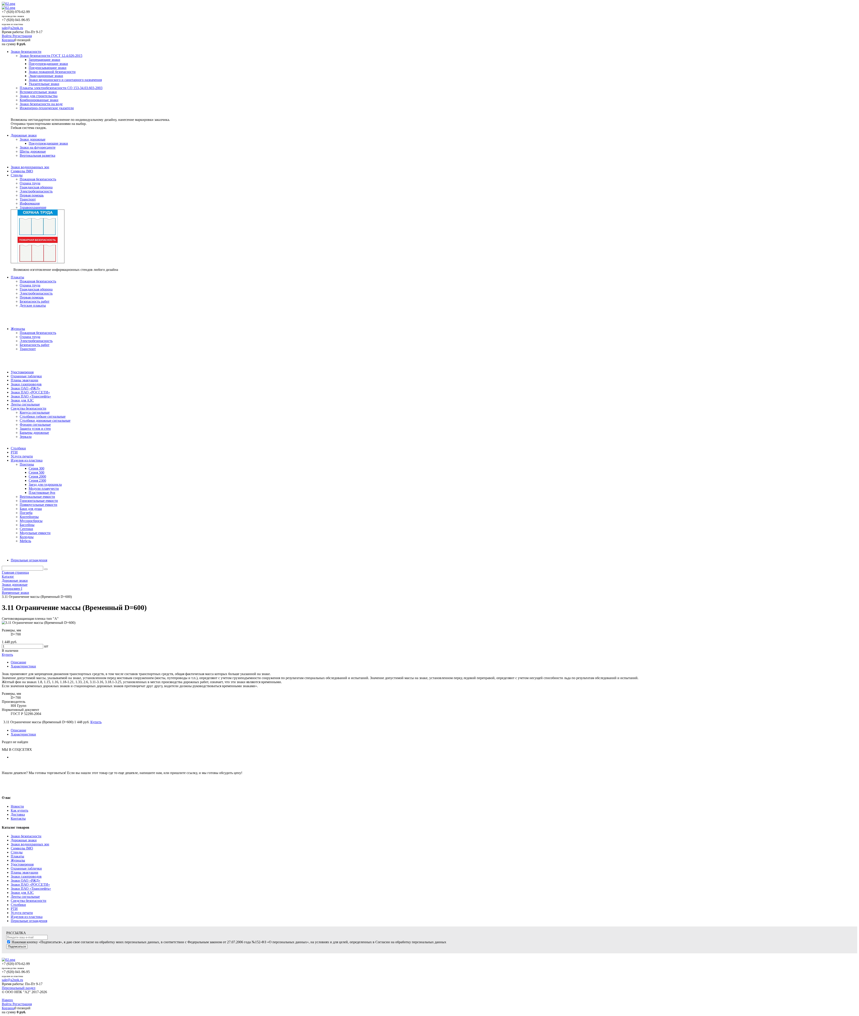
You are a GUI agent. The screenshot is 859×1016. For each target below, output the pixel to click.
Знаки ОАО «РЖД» (25, 880)
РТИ (14, 909)
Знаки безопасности (26, 836)
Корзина (8, 40)
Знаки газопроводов (26, 876)
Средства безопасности (28, 901)
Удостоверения (22, 864)
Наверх (7, 1000)
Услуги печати (22, 913)
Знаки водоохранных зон (30, 844)
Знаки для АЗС (22, 892)
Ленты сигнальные (25, 896)
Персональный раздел (18, 988)
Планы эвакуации (24, 872)
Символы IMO (22, 848)
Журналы (18, 860)
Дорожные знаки (24, 840)
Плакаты (17, 856)
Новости (17, 806)
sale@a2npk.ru (12, 28)
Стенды (17, 852)
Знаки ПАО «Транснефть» (31, 888)
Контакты (18, 818)
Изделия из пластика (27, 917)
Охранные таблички (26, 868)
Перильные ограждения (29, 921)
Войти (7, 36)
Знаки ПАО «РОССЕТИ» (30, 884)
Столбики (18, 905)
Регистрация (22, 36)
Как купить (19, 810)
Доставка (18, 814)
